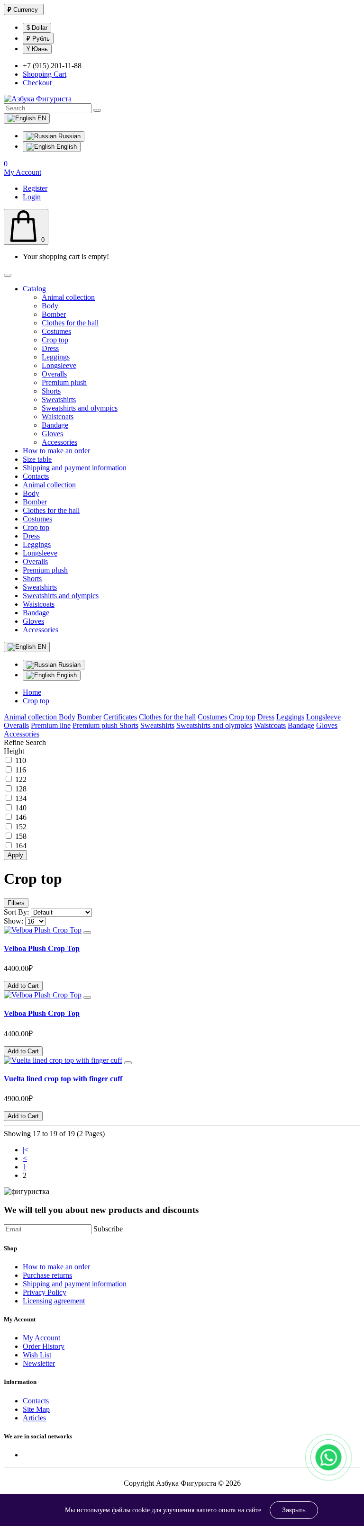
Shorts (51, 391)
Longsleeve (59, 365)
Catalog (34, 289)
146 (21, 817)
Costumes (56, 331)
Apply (15, 855)
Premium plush (64, 382)
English (66, 146)
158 (21, 836)
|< (25, 1150)
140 (21, 808)
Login (32, 197)
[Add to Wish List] (87, 932)
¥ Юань (37, 49)
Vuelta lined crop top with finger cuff (63, 1079)
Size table (37, 459)
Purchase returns (47, 1275)
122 (21, 779)
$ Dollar (37, 27)
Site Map (36, 1409)
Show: (13, 921)
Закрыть (294, 1510)
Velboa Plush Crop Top (42, 948)
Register (35, 188)
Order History (43, 1346)
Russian (68, 136)
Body (50, 306)
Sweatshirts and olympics (80, 408)
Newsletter (39, 1363)
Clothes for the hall (70, 323)
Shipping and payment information (75, 468)
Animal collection (68, 297)
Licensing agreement (54, 1301)
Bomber (54, 314)
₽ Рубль (38, 38)
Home (32, 692)
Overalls (54, 374)
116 (20, 770)
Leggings (56, 357)
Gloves (52, 434)
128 (21, 789)
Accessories (59, 442)
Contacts (36, 476)
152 (21, 827)
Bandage (55, 425)
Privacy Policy (44, 1292)
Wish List (37, 1355)
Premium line (51, 725)
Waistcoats (57, 417)
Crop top (55, 340)
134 (21, 798)
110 (20, 760)
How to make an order (56, 451)
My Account (41, 1338)
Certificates (120, 717)
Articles (34, 1418)
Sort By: (16, 912)
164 (21, 846)
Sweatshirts (59, 399)
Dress (50, 348)
